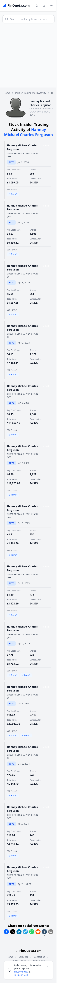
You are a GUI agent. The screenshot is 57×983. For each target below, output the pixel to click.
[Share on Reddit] (38, 931)
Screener (23, 956)
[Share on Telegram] (25, 931)
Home (7, 92)
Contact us (39, 956)
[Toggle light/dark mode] (37, 6)
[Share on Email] (50, 931)
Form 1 (14, 194)
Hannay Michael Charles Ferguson (22, 147)
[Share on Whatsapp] (31, 931)
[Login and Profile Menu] (44, 6)
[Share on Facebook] (6, 931)
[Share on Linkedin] (19, 931)
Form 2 (27, 675)
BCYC (32, 114)
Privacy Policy (21, 971)
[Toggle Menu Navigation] (51, 6)
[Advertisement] (28, 57)
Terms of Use (21, 974)
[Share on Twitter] (12, 931)
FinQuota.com (30, 950)
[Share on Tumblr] (44, 931)
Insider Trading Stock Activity (30, 92)
